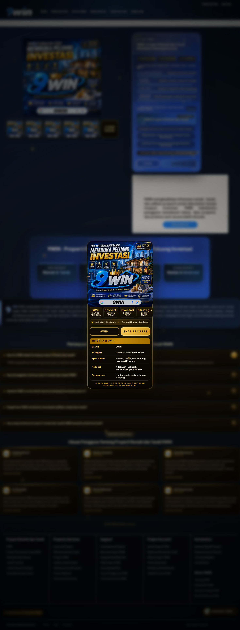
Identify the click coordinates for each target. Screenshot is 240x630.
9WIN (104, 331)
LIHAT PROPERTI (136, 331)
